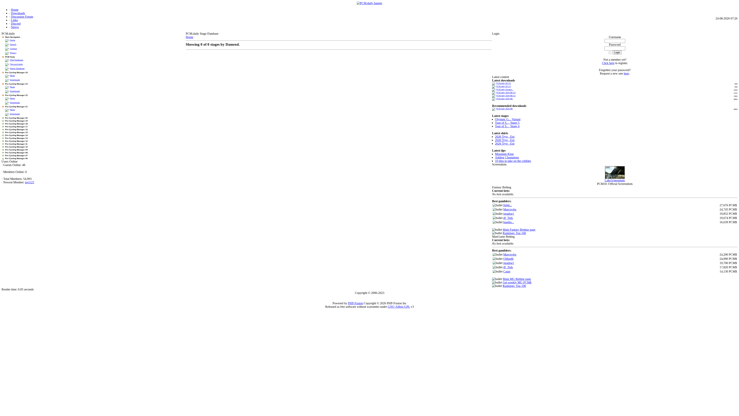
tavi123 (29, 182)
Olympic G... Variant (507, 119)
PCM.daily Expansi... (504, 89)
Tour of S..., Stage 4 (507, 126)
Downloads (15, 80)
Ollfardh (508, 258)
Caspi (506, 271)
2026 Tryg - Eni (504, 136)
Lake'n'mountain (615, 180)
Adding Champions (507, 157)
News (12, 76)
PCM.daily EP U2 (503, 83)
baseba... (508, 222)
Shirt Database (16, 60)
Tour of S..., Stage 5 (507, 122)
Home (12, 40)
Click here (608, 63)
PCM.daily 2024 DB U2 (506, 92)
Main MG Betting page (517, 279)
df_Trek (508, 218)
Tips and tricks (16, 64)
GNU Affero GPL (399, 306)
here (626, 73)
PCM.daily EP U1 (503, 86)
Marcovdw (510, 209)
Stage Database (17, 68)
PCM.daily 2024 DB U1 (506, 96)
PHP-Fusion (355, 303)
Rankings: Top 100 (514, 233)
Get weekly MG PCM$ (517, 282)
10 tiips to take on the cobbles (513, 161)
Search (13, 44)
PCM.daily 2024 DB (504, 99)
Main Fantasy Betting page (519, 229)
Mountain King (504, 154)
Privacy (13, 53)
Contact (13, 49)
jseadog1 (508, 213)
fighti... (507, 205)
